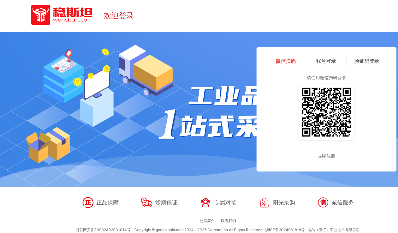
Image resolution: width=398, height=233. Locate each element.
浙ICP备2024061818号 (285, 229)
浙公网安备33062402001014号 (103, 229)
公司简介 (207, 220)
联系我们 (228, 220)
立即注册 (326, 155)
